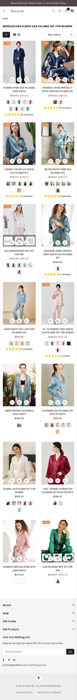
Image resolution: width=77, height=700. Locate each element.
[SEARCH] (53, 11)
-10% (46, 284)
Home (5, 18)
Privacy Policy (24, 692)
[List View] (19, 34)
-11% (7, 43)
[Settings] (71, 11)
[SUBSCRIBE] (70, 652)
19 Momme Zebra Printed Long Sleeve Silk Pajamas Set (57, 254)
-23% (7, 206)
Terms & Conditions (49, 692)
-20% (46, 522)
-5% (45, 43)
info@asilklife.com (16, 665)
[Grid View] (14, 34)
